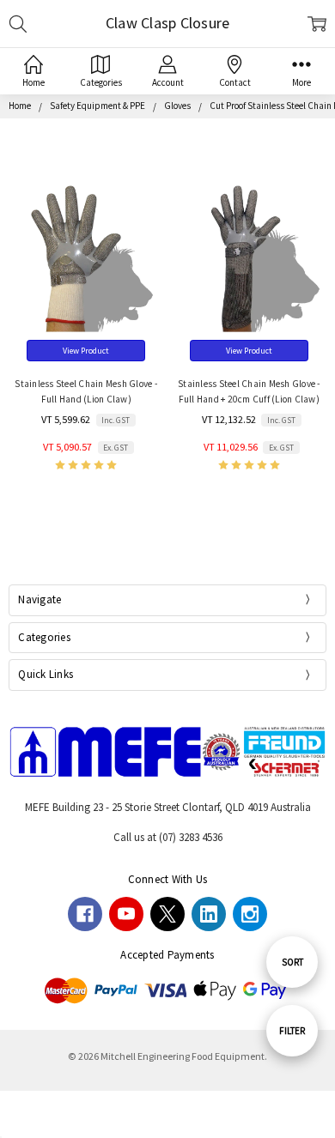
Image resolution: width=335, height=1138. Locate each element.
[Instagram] (250, 914)
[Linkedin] (209, 914)
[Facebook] (85, 914)
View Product (86, 350)
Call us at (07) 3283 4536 (167, 837)
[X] (167, 914)
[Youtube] (126, 914)
